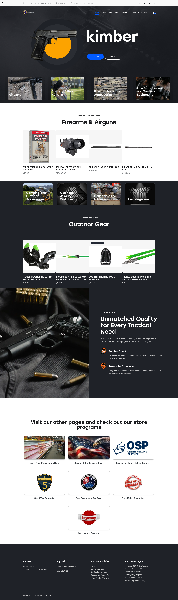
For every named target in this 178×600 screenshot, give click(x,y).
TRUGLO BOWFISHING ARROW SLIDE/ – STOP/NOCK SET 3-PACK (72, 278)
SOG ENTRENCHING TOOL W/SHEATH (102, 278)
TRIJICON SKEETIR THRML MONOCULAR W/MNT (35, 168)
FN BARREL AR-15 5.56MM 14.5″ (71, 167)
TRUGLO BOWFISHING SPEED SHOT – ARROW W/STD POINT (137, 278)
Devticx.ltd (26, 595)
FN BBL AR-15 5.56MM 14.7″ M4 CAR (104, 168)
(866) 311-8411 (62, 571)
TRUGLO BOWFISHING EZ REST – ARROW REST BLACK (38, 278)
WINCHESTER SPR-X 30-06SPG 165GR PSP (137, 168)
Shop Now (13, 99)
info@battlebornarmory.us (66, 566)
